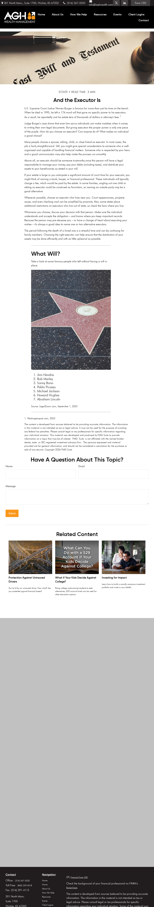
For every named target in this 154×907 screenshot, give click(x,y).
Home (45, 880)
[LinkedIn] (124, 3)
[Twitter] (116, 3)
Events (44, 901)
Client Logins (47, 905)
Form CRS (140, 3)
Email (82, 466)
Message (11, 486)
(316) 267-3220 (76, 3)
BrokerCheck (71, 887)
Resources (46, 897)
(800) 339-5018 (24, 885)
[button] (41, 14)
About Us (46, 888)
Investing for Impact (114, 577)
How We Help (48, 892)
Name (9, 466)
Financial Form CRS (79, 877)
